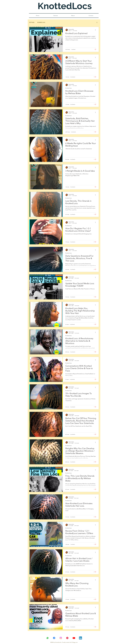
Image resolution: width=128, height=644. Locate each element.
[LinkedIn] (80, 638)
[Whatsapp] (47, 638)
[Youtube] (73, 638)
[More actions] (96, 30)
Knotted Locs (41, 22)
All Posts (31, 22)
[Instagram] (60, 638)
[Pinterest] (67, 638)
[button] (97, 22)
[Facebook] (54, 638)
